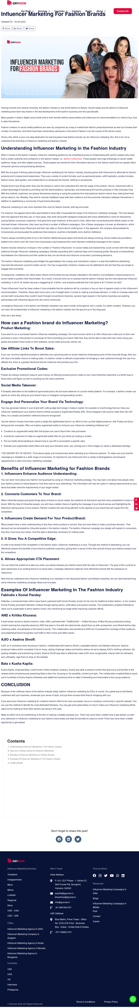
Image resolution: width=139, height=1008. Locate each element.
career (96, 921)
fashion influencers (73, 158)
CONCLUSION (16, 762)
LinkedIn (11, 895)
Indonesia (12, 984)
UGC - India (13, 910)
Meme (10, 889)
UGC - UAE (13, 915)
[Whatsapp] (132, 999)
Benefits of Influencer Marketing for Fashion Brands (32, 754)
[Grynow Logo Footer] (69, 860)
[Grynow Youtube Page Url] (112, 875)
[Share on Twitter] (136, 508)
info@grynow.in (62, 902)
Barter (89, 11)
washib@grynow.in (64, 893)
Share (7, 28)
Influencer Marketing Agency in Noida (25, 943)
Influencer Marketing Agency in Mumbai (26, 948)
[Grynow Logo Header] (16, 3)
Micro (10, 884)
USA (9, 974)
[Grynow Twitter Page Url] (78, 839)
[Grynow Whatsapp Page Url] (117, 875)
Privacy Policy (111, 1001)
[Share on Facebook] (136, 500)
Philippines (12, 989)
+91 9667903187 (63, 907)
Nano (10, 905)
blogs (95, 898)
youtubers (12, 874)
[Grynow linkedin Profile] (68, 839)
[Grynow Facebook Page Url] (59, 839)
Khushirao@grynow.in (65, 897)
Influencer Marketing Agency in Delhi (25, 928)
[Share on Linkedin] (136, 504)
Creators (76, 11)
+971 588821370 (63, 932)
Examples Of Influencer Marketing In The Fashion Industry (35, 758)
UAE (9, 969)
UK (9, 979)
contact (96, 916)
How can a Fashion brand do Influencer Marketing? (32, 750)
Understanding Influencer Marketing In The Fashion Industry (36, 746)
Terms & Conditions (85, 1001)
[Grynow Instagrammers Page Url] (100, 875)
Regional (11, 900)
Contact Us (123, 11)
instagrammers (14, 879)
